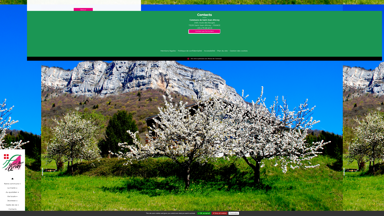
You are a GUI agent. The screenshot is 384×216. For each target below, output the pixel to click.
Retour (83, 10)
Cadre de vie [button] (12, 205)
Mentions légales (168, 51)
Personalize (234, 213)
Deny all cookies (220, 213)
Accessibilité (209, 51)
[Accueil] (13, 163)
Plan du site (222, 51)
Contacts (204, 15)
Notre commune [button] (12, 184)
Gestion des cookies (239, 51)
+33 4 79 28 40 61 (204, 28)
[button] (13, 179)
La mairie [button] (11, 188)
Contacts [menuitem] (12, 209)
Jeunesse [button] (11, 201)
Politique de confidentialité (190, 51)
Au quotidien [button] (12, 192)
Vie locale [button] (11, 196)
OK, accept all (205, 213)
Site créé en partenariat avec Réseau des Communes (206, 58)
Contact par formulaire (204, 31)
